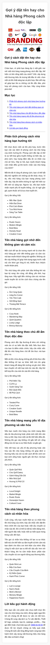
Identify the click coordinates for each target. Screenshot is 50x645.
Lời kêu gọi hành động (18, 128)
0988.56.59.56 (37, 625)
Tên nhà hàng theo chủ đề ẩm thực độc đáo (27, 113)
